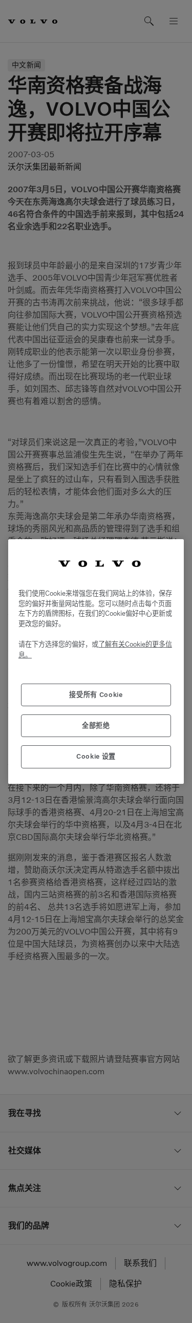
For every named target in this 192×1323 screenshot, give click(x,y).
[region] (96, 661)
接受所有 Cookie (95, 695)
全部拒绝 (96, 725)
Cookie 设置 (96, 756)
